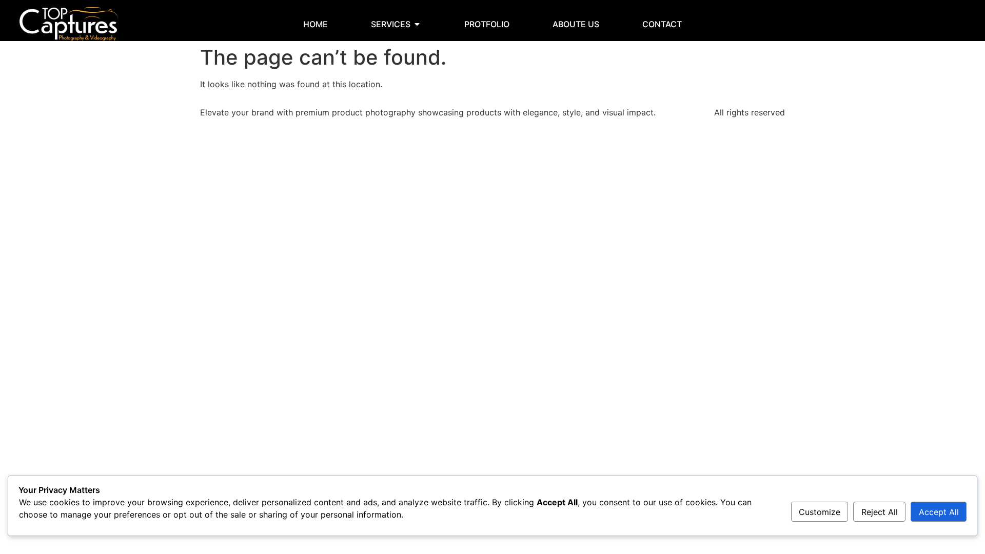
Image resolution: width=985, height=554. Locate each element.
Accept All (939, 512)
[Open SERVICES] (417, 24)
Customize (819, 512)
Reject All (879, 512)
